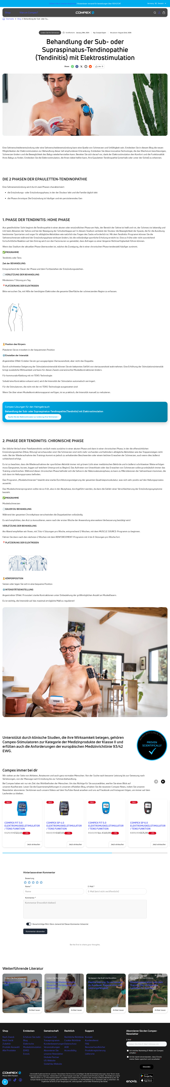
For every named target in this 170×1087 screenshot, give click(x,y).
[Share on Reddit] (90, 66)
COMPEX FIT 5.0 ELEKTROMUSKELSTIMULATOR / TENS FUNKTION (106, 825)
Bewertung (29, 878)
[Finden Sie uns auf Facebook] (20, 1079)
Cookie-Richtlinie (72, 1040)
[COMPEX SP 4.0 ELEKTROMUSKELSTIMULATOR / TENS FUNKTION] (64, 808)
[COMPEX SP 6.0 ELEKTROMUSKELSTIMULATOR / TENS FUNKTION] (148, 808)
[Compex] (85, 12)
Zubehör (6, 1043)
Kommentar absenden (35, 931)
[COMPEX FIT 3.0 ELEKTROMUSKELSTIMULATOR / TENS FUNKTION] (22, 808)
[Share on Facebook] (76, 66)
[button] (5, 1082)
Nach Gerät (7, 1040)
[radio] (25, 882)
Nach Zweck (8, 1037)
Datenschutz (70, 1043)
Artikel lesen (35, 1010)
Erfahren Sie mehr (32, 1037)
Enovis (26, 1053)
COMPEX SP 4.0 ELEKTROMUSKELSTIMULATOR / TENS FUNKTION (64, 825)
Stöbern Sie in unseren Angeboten (62, 3)
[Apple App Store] (146, 1081)
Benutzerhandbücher (95, 1047)
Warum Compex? (29, 12)
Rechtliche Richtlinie (74, 1037)
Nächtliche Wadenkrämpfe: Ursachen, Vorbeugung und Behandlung (61, 985)
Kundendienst (91, 1040)
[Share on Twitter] (81, 66)
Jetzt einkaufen (117, 844)
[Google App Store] (146, 1077)
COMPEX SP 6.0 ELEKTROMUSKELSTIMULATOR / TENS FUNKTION (148, 825)
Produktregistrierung (95, 1050)
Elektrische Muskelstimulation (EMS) (32, 1047)
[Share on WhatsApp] (72, 66)
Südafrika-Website (53, 1063)
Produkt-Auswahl (11, 1047)
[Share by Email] (85, 66)
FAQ (87, 1043)
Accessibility (70, 1050)
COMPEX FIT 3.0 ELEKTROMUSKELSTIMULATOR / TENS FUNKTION (22, 825)
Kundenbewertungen (54, 1043)
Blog (25, 1040)
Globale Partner (51, 1057)
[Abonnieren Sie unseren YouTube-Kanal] (9, 1079)
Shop (8, 12)
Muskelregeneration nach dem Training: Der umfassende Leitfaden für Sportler (146, 985)
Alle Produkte (9, 1050)
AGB (66, 1047)
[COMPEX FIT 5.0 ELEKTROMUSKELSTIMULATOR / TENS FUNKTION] (106, 808)
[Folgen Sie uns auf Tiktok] (14, 1079)
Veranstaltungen (52, 1047)
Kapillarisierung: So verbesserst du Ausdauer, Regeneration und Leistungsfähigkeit (105, 985)
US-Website (49, 1060)
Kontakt (89, 1037)
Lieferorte (89, 1053)
